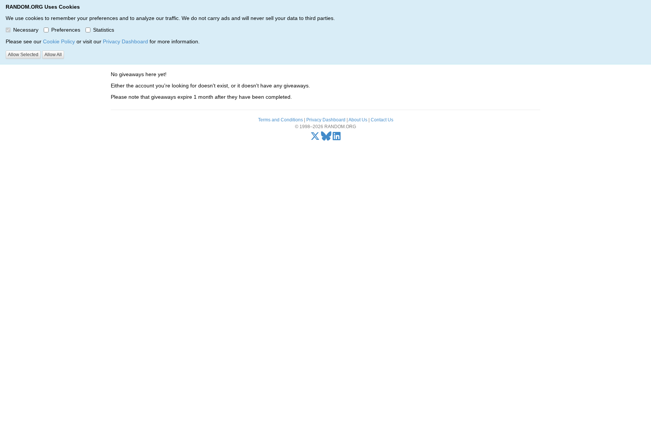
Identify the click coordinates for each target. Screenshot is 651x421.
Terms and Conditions (280, 119)
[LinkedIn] (337, 138)
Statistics (103, 30)
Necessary (25, 30)
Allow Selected (23, 54)
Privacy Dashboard (125, 41)
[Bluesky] (326, 138)
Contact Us (382, 119)
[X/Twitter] (315, 138)
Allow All (53, 54)
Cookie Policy (59, 41)
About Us (357, 119)
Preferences (65, 30)
